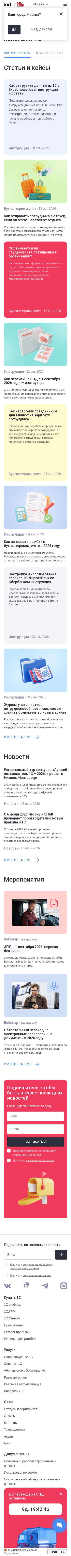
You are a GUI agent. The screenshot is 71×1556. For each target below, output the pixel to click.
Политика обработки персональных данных (30, 1463)
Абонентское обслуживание (24, 1370)
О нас (8, 1402)
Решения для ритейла (20, 1339)
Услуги (9, 1350)
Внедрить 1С (13, 1391)
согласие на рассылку (40, 1160)
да (14, 29)
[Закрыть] (61, 1494)
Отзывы (10, 1416)
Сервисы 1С (13, 1363)
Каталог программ (17, 1332)
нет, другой (41, 29)
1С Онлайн (12, 1318)
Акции (8, 1436)
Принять (57, 1551)
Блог (7, 1443)
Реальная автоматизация (22, 1384)
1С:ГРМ (9, 1311)
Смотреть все (17, 737)
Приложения (13, 1325)
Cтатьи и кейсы (50, 53)
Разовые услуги (15, 1377)
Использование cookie (20, 1472)
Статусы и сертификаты (21, 1409)
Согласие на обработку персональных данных (32, 1481)
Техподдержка (14, 1429)
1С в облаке (12, 1304)
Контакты (11, 1422)
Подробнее (11, 1553)
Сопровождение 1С (18, 1357)
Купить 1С (12, 1298)
